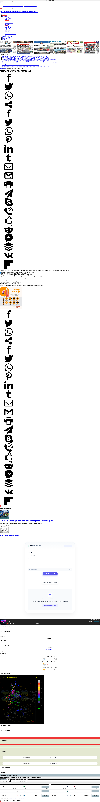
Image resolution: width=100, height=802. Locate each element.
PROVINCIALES (8, 18)
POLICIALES (7, 30)
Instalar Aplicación (50, 0)
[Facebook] (0, 3)
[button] (98, 47)
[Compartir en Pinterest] (8, 144)
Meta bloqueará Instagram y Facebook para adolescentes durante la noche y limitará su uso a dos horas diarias (25, 57)
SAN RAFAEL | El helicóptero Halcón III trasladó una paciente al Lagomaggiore (26, 521)
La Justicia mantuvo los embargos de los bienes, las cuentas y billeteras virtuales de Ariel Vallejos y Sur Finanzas (25, 66)
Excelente (6, 641)
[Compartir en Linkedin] (8, 152)
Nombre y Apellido (33, 552)
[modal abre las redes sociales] (8, 108)
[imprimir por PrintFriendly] (8, 188)
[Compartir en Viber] (8, 215)
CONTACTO (5, 39)
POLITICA (7, 33)
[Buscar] (1, 1)
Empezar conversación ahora (50, 605)
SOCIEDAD (7, 20)
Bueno (5, 640)
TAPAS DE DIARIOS (7, 36)
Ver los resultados (50, 649)
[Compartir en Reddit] (8, 232)
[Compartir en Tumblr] (8, 161)
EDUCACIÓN (7, 28)
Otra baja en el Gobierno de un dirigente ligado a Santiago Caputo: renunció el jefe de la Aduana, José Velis (24, 64)
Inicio (2, 68)
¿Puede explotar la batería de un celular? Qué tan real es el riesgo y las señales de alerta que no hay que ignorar (25, 58)
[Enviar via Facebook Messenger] (8, 241)
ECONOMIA (7, 31)
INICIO (4, 14)
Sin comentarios (7, 645)
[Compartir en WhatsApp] (8, 99)
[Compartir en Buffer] (8, 250)
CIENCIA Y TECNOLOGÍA (10, 34)
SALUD (6, 25)
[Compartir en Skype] (8, 206)
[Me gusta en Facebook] (8, 224)
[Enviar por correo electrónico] (8, 170)
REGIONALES (7, 17)
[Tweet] (8, 90)
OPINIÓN (7, 19)
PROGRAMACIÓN (6, 38)
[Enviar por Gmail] (8, 179)
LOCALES (5, 15)
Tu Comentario (32, 559)
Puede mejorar (7, 644)
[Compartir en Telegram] (8, 197)
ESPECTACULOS (8, 27)
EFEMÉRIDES (7, 29)
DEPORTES (7, 24)
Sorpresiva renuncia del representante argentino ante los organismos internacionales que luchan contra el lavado (25, 60)
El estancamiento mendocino (9, 535)
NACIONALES (7, 22)
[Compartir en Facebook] (8, 81)
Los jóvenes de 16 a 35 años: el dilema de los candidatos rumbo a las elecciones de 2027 (20, 65)
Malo (5, 642)
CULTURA (7, 26)
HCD (5, 35)
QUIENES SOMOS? (7, 37)
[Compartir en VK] (8, 259)
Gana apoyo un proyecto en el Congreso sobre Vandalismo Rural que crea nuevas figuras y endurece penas (24, 56)
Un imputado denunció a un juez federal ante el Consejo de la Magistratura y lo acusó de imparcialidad (24, 61)
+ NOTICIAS (6, 16)
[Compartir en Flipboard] (8, 268)
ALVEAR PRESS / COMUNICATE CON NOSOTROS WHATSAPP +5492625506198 (20, 6)
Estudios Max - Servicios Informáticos (17, 798)
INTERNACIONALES (9, 23)
